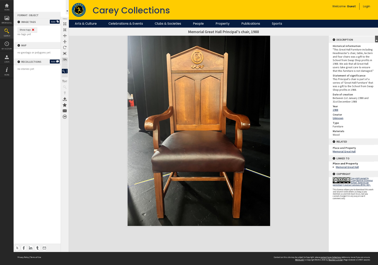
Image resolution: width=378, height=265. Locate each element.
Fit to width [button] (65, 36)
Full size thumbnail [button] (65, 24)
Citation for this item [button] (65, 117)
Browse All (7, 22)
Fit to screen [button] (65, 30)
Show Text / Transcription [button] (65, 81)
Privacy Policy (23, 257)
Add (53, 21)
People (198, 24)
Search (7, 36)
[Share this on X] (17, 245)
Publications (250, 24)
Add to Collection (65, 105)
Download (65, 99)
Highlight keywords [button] (65, 93)
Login (6, 62)
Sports (277, 24)
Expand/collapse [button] (376, 39)
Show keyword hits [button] (65, 87)
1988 (335, 110)
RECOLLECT (299, 259)
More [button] (6, 75)
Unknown (338, 118)
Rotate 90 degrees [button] (65, 47)
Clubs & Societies (168, 24)
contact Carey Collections (331, 257)
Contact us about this (65, 111)
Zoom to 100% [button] (65, 53)
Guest (351, 6)
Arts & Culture (86, 24)
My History (7, 49)
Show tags (25, 29)
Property (223, 24)
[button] (65, 71)
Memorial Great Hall (344, 151)
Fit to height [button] (65, 42)
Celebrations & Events (125, 24)
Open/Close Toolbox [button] (67, 7)
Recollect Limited (335, 259)
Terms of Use (35, 257)
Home (6, 9)
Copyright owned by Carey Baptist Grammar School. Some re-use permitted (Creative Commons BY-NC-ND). (353, 181)
